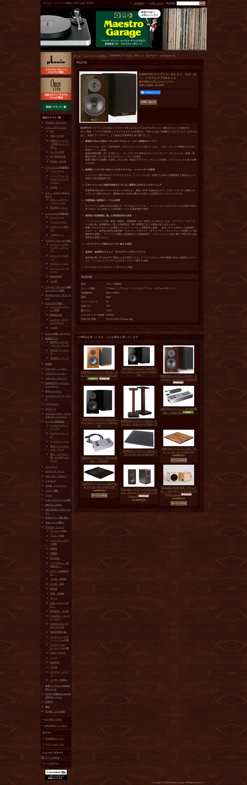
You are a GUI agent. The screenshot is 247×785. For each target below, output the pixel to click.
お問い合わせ (157, 3)
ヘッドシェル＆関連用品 (57, 213)
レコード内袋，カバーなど (58, 333)
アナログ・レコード (54, 527)
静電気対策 (56, 315)
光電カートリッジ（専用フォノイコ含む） (59, 144)
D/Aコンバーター (53, 391)
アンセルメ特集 (58, 531)
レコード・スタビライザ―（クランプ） (59, 247)
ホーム (76, 55)
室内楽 (53, 588)
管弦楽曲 (54, 558)
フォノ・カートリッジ (56, 127)
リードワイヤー (58, 222)
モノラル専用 (57, 152)
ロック (53, 657)
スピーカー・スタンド (56, 476)
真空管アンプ (51, 338)
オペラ (53, 598)
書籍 (47, 707)
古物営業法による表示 (55, 725)
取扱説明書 (56, 276)
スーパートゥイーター (56, 373)
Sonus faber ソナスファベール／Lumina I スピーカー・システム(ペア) (139, 493)
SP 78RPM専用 (57, 156)
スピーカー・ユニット (56, 378)
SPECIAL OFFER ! (54, 505)
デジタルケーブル (59, 441)
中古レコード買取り (54, 522)
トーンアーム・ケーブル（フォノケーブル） (59, 179)
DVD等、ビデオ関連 (55, 711)
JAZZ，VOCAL (58, 653)
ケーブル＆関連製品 (54, 421)
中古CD (48, 702)
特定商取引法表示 (53, 719)
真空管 (48, 364)
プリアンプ (50, 409)
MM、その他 (57, 136)
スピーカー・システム (56, 369)
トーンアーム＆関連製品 (57, 167)
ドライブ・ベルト (59, 263)
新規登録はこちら (55, 738)
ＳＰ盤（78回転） (59, 680)
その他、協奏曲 (58, 579)
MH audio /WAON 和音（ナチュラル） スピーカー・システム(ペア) (179, 491)
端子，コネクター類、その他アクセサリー (59, 457)
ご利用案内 (138, 3)
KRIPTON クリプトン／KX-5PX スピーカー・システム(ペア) (139, 372)
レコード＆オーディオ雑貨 (58, 500)
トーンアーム (57, 171)
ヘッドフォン (51, 466)
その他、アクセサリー (56, 486)
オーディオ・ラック (54, 471)
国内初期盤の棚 (58, 632)
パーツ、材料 (51, 490)
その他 (53, 187)
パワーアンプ (51, 404)
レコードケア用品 (53, 303)
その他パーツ (57, 235)
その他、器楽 (57, 584)
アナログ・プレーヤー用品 (58, 241)
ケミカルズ (50, 481)
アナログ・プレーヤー (56, 122)
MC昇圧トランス (59, 207)
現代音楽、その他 (59, 611)
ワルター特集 (57, 535)
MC (52, 131)
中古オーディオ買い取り (57, 518)
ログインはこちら (55, 744)
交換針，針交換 (58, 161)
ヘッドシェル (57, 217)
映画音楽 (54, 662)
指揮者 (53, 548)
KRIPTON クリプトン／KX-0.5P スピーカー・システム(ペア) (99, 422)
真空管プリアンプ (59, 358)
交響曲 (53, 553)
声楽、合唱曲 (57, 593)
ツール (48, 495)
